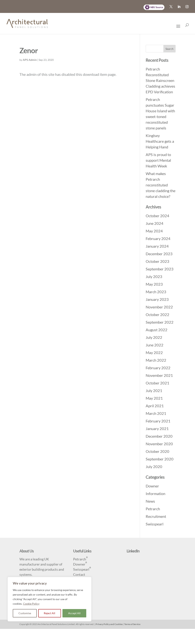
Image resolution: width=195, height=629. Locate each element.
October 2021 (157, 383)
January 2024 (157, 246)
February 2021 (158, 421)
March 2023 (156, 291)
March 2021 (156, 413)
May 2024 (154, 231)
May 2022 (154, 352)
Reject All (49, 613)
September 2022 (159, 322)
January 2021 (157, 428)
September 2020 (159, 459)
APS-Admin (30, 59)
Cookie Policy (31, 603)
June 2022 (154, 345)
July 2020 (154, 466)
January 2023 (157, 299)
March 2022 (156, 360)
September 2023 (159, 269)
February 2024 (158, 238)
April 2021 (155, 405)
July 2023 (154, 276)
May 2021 (154, 398)
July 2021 (154, 390)
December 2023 (159, 253)
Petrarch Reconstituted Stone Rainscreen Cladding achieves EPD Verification (160, 80)
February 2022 (158, 367)
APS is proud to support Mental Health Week (158, 160)
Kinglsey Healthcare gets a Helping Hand (160, 141)
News (150, 501)
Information (155, 493)
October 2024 (157, 215)
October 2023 (157, 261)
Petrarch (153, 508)
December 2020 (159, 436)
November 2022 (159, 307)
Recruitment (156, 516)
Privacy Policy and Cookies (109, 624)
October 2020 (157, 451)
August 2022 (156, 329)
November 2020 (159, 443)
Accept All (74, 613)
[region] (49, 599)
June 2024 (154, 223)
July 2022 (154, 337)
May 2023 (154, 284)
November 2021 (159, 375)
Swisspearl (154, 524)
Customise (24, 613)
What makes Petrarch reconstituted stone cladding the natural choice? (160, 185)
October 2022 (157, 314)
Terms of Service (132, 624)
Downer (152, 486)
